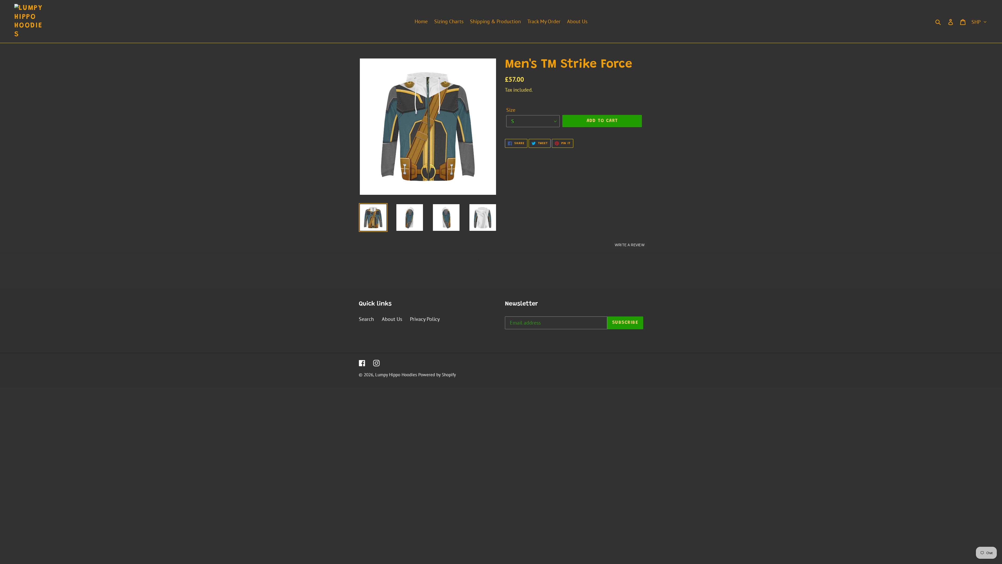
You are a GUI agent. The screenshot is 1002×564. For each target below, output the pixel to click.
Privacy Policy (425, 319)
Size (510, 110)
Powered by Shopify (437, 375)
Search (366, 319)
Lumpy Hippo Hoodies (396, 375)
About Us (392, 319)
